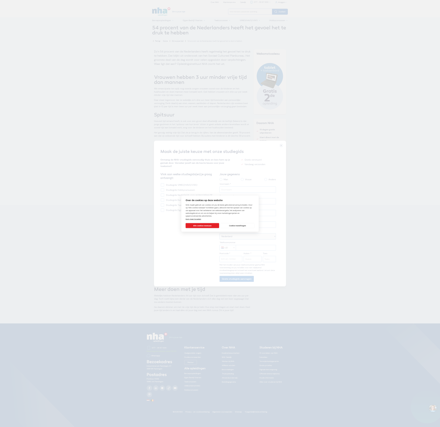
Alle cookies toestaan (202, 225)
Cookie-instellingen (237, 225)
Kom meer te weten (193, 219)
